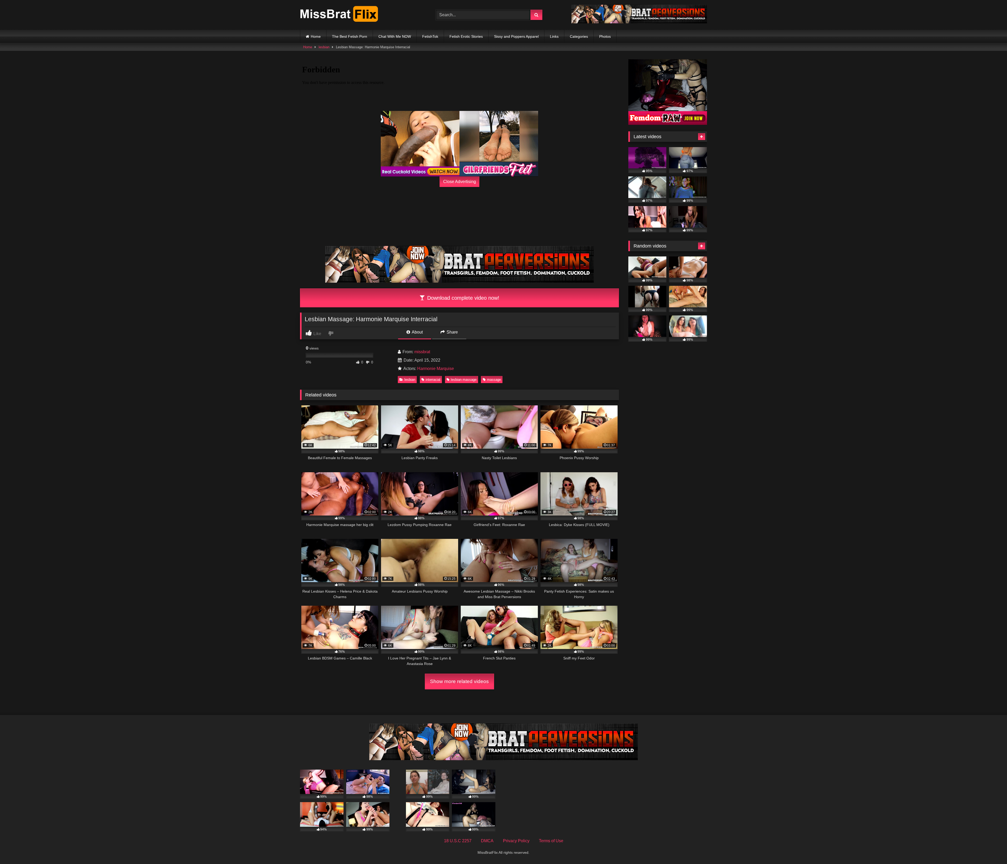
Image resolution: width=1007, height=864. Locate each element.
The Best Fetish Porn (349, 36)
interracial (433, 380)
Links (554, 36)
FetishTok (430, 36)
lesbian (324, 47)
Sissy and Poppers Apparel (516, 36)
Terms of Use (551, 841)
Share (452, 332)
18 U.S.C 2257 (458, 841)
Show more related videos (459, 681)
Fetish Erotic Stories (466, 36)
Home (316, 36)
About (417, 332)
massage (494, 380)
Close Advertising (459, 181)
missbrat (422, 352)
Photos (605, 36)
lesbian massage (463, 380)
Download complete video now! (462, 298)
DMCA (487, 841)
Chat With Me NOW (394, 36)
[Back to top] (991, 848)
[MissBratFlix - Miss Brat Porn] (339, 15)
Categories (579, 36)
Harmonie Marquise (435, 368)
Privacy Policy (516, 841)
